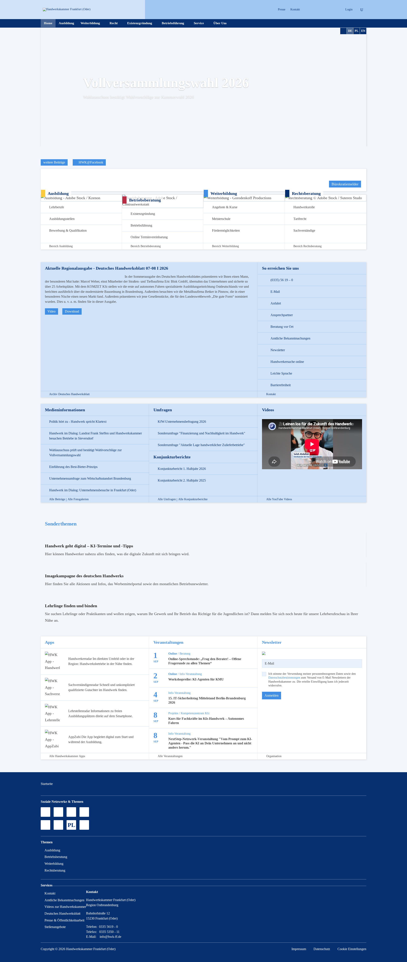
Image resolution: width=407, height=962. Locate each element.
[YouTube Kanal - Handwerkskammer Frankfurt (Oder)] (71, 812)
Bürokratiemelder (345, 184)
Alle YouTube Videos (279, 499)
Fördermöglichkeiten (226, 230)
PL (356, 30)
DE (350, 30)
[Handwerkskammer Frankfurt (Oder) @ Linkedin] (336, 9)
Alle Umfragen (167, 499)
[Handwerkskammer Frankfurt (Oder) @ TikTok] (306, 9)
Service (199, 23)
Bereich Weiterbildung (225, 246)
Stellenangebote (55, 927)
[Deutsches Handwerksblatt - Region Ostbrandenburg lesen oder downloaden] (45, 825)
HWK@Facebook (90, 162)
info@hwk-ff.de (110, 936)
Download (72, 311)
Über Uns (220, 23)
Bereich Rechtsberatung (307, 246)
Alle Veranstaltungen (170, 756)
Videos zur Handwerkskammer (65, 906)
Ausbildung (66, 23)
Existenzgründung (139, 23)
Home (48, 23)
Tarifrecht (299, 219)
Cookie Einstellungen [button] (351, 949)
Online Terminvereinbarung (149, 237)
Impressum (298, 949)
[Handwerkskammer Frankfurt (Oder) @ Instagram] (313, 9)
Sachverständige (304, 230)
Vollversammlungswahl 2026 (166, 82)
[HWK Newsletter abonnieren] (58, 825)
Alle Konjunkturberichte (193, 499)
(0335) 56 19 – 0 (281, 280)
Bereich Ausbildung (61, 246)
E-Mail (275, 291)
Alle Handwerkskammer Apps (67, 756)
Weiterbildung (90, 23)
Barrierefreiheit (280, 385)
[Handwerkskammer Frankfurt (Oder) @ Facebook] (84, 812)
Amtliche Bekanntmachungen (290, 338)
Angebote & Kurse (224, 207)
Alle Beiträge (57, 499)
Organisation (274, 756)
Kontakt (295, 9)
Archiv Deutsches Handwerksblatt (69, 394)
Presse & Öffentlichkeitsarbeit (64, 920)
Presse (281, 9)
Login (349, 9)
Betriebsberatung (56, 857)
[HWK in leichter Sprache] (84, 825)
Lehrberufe (56, 207)
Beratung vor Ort (281, 326)
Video (51, 311)
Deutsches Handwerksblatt (62, 913)
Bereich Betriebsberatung (146, 246)
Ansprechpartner (281, 315)
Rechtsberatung (55, 870)
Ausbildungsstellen (62, 219)
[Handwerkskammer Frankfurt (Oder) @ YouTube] (321, 9)
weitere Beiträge (54, 162)
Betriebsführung (173, 23)
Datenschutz (322, 949)
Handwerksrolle (304, 207)
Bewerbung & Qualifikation (68, 230)
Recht (114, 23)
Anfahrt (275, 303)
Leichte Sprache (281, 373)
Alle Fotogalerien (78, 499)
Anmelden (272, 695)
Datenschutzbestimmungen (284, 677)
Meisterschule (221, 219)
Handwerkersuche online (287, 361)
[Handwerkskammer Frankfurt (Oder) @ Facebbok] (328, 9)
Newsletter (277, 350)
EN (363, 30)
